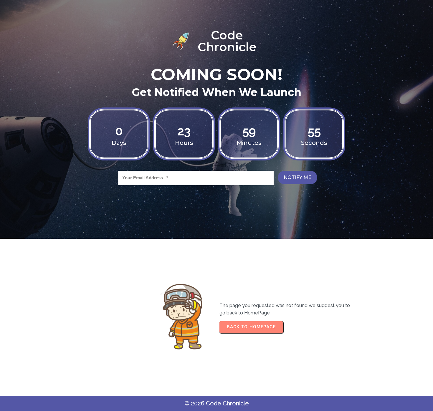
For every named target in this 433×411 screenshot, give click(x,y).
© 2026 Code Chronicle (216, 403)
